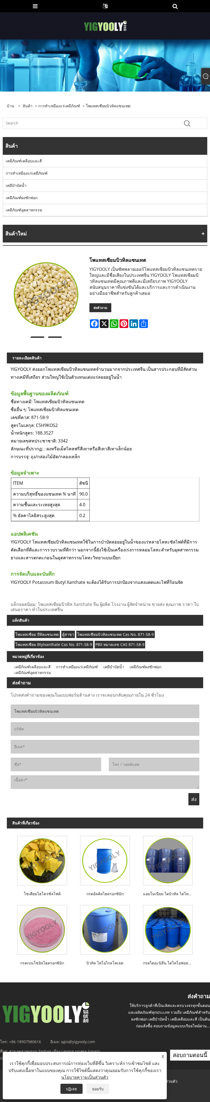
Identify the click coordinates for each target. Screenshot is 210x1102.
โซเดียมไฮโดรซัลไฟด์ (42, 893)
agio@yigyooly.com (78, 1041)
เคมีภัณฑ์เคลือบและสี (24, 160)
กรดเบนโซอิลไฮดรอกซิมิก (42, 963)
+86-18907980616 (25, 1041)
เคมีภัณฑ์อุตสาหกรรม (24, 209)
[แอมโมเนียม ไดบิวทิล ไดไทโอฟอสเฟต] (168, 859)
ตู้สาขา (68, 634)
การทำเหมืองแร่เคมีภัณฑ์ (59, 105)
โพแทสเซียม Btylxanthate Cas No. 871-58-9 (53, 644)
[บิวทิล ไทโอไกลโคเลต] (105, 928)
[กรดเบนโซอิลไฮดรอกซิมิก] (42, 928)
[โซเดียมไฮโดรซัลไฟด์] (42, 859)
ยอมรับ (98, 1088)
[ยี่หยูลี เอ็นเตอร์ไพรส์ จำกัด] (106, 25)
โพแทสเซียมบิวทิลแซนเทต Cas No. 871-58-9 (115, 634)
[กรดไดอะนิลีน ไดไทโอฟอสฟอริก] (168, 928)
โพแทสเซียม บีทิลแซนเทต (37, 634)
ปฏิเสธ (71, 1088)
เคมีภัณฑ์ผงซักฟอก (21, 197)
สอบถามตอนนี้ (190, 1055)
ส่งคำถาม (100, 307)
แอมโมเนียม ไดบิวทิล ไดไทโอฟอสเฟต (169, 893)
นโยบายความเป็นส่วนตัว (84, 1077)
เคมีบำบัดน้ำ (16, 185)
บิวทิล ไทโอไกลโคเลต (104, 963)
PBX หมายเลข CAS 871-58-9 (119, 644)
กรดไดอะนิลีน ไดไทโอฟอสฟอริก (169, 963)
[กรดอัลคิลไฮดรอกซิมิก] (105, 859)
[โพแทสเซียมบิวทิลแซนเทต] (46, 294)
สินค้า (28, 105)
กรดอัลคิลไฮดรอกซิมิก (105, 893)
